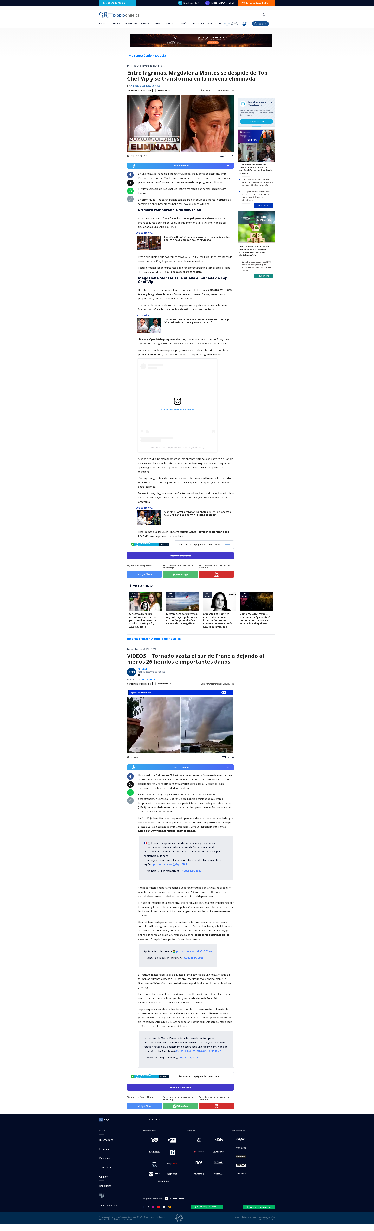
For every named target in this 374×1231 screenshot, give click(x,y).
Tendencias (171, 23)
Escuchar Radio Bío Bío (257, 3)
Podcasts (103, 23)
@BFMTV (181, 1051)
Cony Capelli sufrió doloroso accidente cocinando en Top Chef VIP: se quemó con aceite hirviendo (197, 239)
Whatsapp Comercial (208, 1206)
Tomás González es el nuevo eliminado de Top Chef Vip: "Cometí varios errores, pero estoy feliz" (196, 321)
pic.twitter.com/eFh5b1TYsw (194, 951)
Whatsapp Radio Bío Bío (260, 1207)
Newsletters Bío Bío (192, 3)
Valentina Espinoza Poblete (145, 86)
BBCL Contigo (214, 23)
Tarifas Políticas (107, 1205)
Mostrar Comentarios (180, 555)
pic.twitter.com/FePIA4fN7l (204, 1051)
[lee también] (149, 243)
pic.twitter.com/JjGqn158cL (170, 864)
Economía (146, 23)
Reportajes (105, 1186)
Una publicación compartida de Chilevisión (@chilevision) (177, 447)
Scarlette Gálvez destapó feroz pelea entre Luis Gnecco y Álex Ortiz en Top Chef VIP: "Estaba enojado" (197, 513)
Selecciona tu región (114, 2)
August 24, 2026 (191, 870)
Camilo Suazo (148, 679)
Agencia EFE (144, 668)
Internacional (131, 23)
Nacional (116, 23)
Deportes (158, 23)
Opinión (183, 23)
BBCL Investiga (197, 23)
